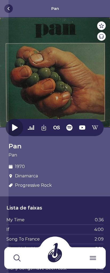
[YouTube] (82, 127)
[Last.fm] (56, 127)
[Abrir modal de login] (4, 136)
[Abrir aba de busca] (17, 258)
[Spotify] (69, 127)
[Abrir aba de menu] (93, 258)
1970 (20, 166)
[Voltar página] (8, 8)
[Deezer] (31, 127)
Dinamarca (26, 175)
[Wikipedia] (95, 127)
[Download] (44, 127)
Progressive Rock (33, 185)
